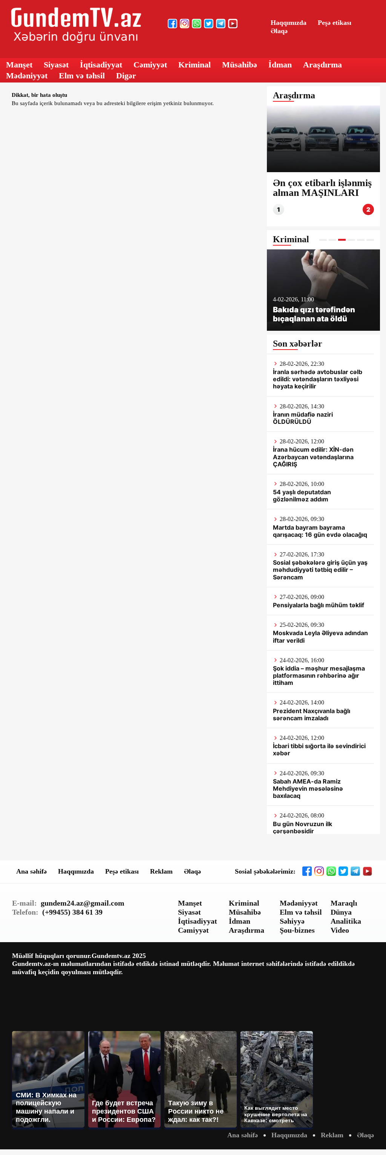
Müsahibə (239, 64)
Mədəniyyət (26, 75)
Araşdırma (322, 64)
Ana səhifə (31, 871)
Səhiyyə (292, 921)
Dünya (341, 912)
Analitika (346, 921)
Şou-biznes (297, 930)
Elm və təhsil (82, 75)
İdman (280, 64)
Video (340, 930)
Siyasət (56, 64)
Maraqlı (344, 903)
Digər (126, 75)
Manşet (19, 64)
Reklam (161, 871)
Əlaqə (279, 31)
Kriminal (194, 64)
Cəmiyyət (150, 64)
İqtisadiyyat (101, 64)
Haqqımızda (288, 22)
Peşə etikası (334, 22)
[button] (323, 240)
